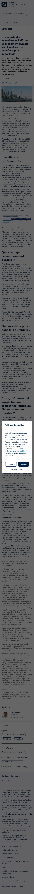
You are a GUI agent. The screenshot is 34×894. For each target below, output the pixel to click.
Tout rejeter (11, 464)
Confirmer (23, 464)
